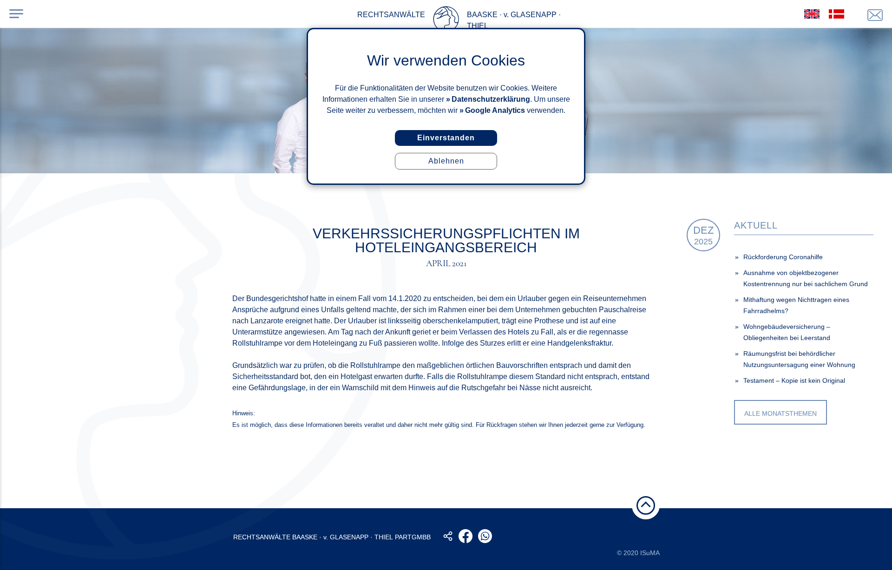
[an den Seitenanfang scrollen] (646, 505)
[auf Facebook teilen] (465, 536)
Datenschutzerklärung (491, 99)
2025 (703, 235)
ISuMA (650, 553)
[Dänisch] (836, 14)
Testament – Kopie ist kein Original (794, 380)
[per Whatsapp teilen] (485, 536)
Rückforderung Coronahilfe (783, 257)
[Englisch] (812, 14)
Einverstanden (446, 138)
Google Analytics (495, 110)
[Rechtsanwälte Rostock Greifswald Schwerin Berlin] (446, 21)
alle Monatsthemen (780, 413)
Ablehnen (446, 161)
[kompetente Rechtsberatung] (875, 15)
